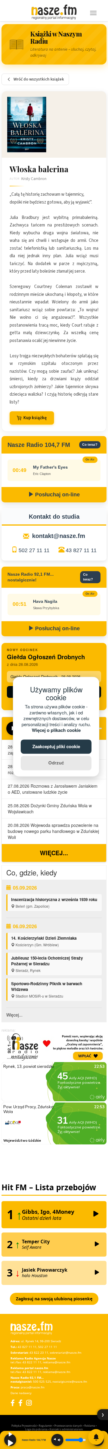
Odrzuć (56, 763)
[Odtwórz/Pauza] (10, 1440)
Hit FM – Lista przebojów (49, 1187)
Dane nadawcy (21, 1393)
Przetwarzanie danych (68, 1425)
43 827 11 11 (81, 550)
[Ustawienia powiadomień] (96, 1437)
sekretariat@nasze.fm (65, 1352)
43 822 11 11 (31, 1362)
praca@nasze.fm (32, 1387)
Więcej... (54, 852)
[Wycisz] (57, 1440)
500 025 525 (42, 1381)
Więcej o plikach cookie (56, 730)
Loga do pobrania (36, 1429)
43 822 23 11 (38, 1352)
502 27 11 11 (34, 550)
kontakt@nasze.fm (58, 536)
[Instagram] (29, 1402)
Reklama (89, 1425)
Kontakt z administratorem (66, 1429)
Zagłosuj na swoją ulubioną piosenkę (54, 1299)
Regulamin (45, 1425)
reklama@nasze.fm (56, 1362)
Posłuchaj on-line (57, 495)
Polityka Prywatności (24, 1425)
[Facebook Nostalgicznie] (20, 1402)
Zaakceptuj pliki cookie (56, 746)
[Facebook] (12, 1402)
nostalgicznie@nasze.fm (69, 1381)
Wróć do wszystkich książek (39, 79)
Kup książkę (35, 418)
